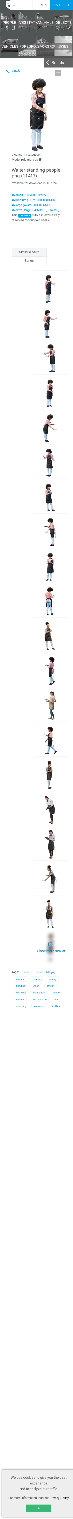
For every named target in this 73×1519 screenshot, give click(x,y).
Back (15, 70)
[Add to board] (58, 73)
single (56, 992)
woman (20, 999)
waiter (57, 999)
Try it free (61, 5)
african (50, 985)
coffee (56, 1006)
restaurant (39, 1006)
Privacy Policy (59, 1498)
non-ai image (39, 999)
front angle (39, 992)
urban (36, 985)
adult (27, 972)
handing (20, 985)
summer (37, 979)
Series (29, 260)
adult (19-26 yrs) (46, 972)
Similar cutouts (29, 252)
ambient (20, 979)
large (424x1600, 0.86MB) (33, 205)
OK (39, 1508)
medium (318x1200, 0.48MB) (35, 200)
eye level (21, 992)
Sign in (41, 5)
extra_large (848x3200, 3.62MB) (37, 210)
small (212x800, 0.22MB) (32, 195)
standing (21, 1006)
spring (52, 979)
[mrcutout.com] (5, 5)
